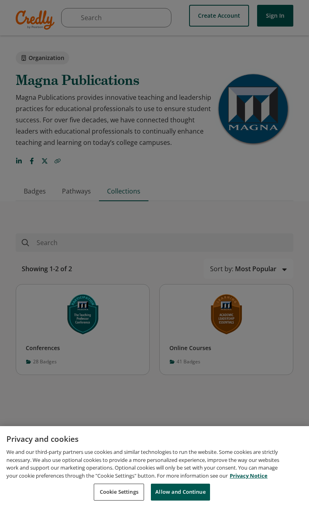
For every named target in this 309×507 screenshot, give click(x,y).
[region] (154, 466)
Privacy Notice (249, 475)
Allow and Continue (180, 491)
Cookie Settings (119, 491)
